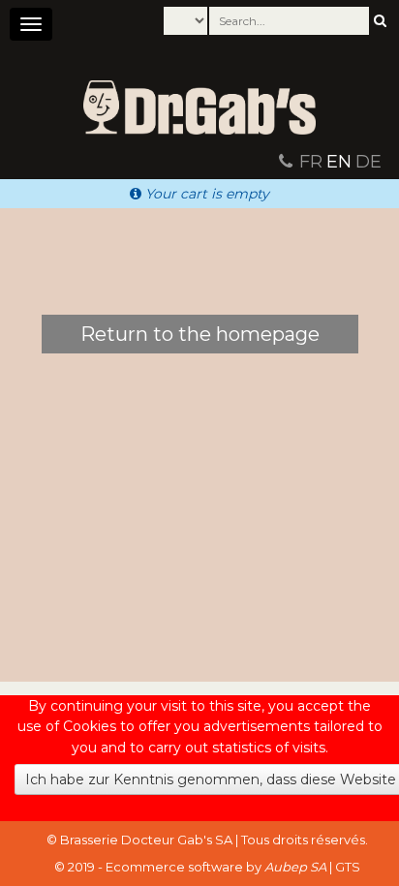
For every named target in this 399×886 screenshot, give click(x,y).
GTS (347, 866)
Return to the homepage (200, 334)
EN (339, 161)
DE (368, 161)
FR (310, 161)
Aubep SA (295, 866)
